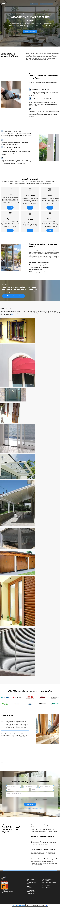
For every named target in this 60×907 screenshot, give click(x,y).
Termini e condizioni (39, 808)
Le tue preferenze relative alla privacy (35, 905)
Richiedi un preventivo (30, 31)
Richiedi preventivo (46, 3)
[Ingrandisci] (33, 552)
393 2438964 (47, 887)
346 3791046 (48, 886)
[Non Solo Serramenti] (3, 3)
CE (9, 314)
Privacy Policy (30, 808)
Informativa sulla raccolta (19, 905)
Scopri (10, 207)
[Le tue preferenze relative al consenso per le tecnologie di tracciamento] (2, 905)
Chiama (34, 3)
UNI (12, 314)
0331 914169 (49, 879)
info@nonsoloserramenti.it (50, 882)
